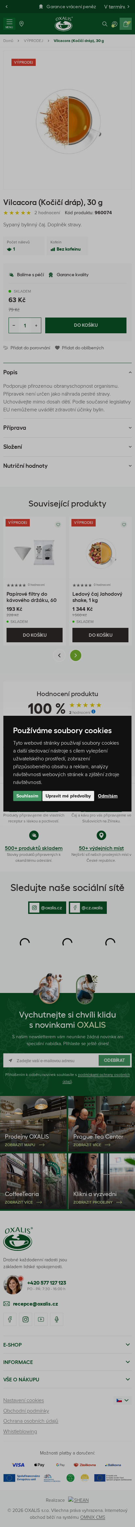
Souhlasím (27, 796)
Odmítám (108, 796)
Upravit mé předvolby (68, 796)
